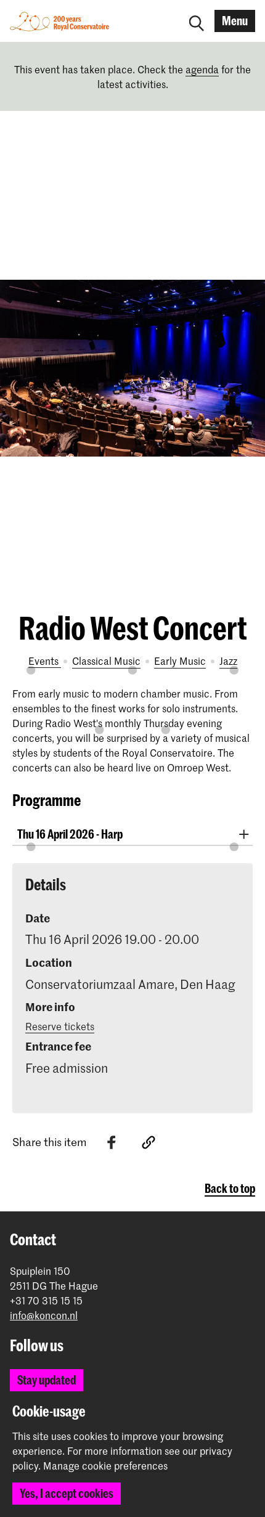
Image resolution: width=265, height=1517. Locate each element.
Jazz (228, 660)
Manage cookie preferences (105, 1466)
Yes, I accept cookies (66, 1493)
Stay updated (46, 1380)
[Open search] (197, 20)
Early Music (180, 660)
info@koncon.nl (44, 1315)
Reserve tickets (59, 1026)
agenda (202, 69)
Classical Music (106, 660)
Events (44, 660)
